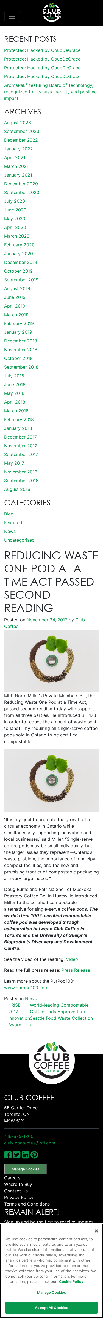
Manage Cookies (25, 1169)
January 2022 (18, 148)
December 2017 (20, 437)
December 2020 (21, 183)
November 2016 (20, 472)
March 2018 (16, 410)
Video (72, 959)
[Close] (96, 1231)
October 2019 (18, 271)
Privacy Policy (19, 1197)
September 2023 (21, 131)
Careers (12, 1177)
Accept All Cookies (51, 1307)
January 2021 (18, 175)
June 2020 (15, 210)
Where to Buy (18, 1184)
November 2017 (20, 445)
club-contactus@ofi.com (29, 1143)
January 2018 (18, 428)
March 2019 (16, 314)
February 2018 (19, 419)
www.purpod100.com (26, 987)
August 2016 (17, 489)
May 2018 (14, 393)
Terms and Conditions (27, 1204)
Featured (13, 522)
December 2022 (21, 140)
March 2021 (16, 166)
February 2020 (19, 245)
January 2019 (18, 332)
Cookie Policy (71, 1281)
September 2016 (21, 480)
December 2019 (20, 262)
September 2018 (21, 367)
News (10, 531)
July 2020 (14, 201)
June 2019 (15, 297)
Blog (8, 514)
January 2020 (18, 253)
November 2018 (20, 349)
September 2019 (21, 279)
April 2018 (14, 402)
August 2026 (17, 122)
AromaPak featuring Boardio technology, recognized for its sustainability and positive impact (50, 91)
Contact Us (16, 1191)
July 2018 (14, 375)
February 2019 (19, 323)
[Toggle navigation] (12, 16)
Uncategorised (19, 540)
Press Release (76, 970)
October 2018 (18, 358)
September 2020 (21, 192)
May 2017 (14, 463)
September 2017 (21, 454)
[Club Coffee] (51, 12)
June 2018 (15, 384)
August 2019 (17, 288)
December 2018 (20, 341)
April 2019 (14, 306)
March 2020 (16, 236)
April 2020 (15, 227)
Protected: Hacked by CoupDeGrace (42, 50)
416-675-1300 (19, 1136)
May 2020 (14, 218)
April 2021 (14, 157)
